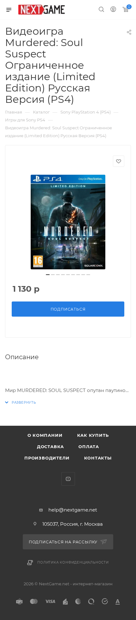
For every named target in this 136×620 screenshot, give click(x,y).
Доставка (50, 446)
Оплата (88, 446)
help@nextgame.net (72, 510)
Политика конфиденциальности (73, 562)
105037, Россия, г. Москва (72, 524)
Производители (46, 457)
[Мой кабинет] (113, 10)
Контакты (98, 457)
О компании (45, 435)
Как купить (93, 435)
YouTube (68, 479)
